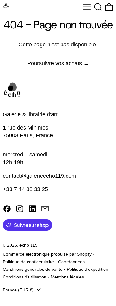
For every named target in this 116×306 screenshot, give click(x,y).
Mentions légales (67, 276)
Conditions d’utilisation (24, 276)
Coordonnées (71, 261)
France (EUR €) (19, 289)
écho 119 (28, 245)
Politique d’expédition (87, 269)
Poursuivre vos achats (54, 63)
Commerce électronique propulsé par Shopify (47, 254)
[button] (98, 7)
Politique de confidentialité (28, 261)
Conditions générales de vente (32, 269)
